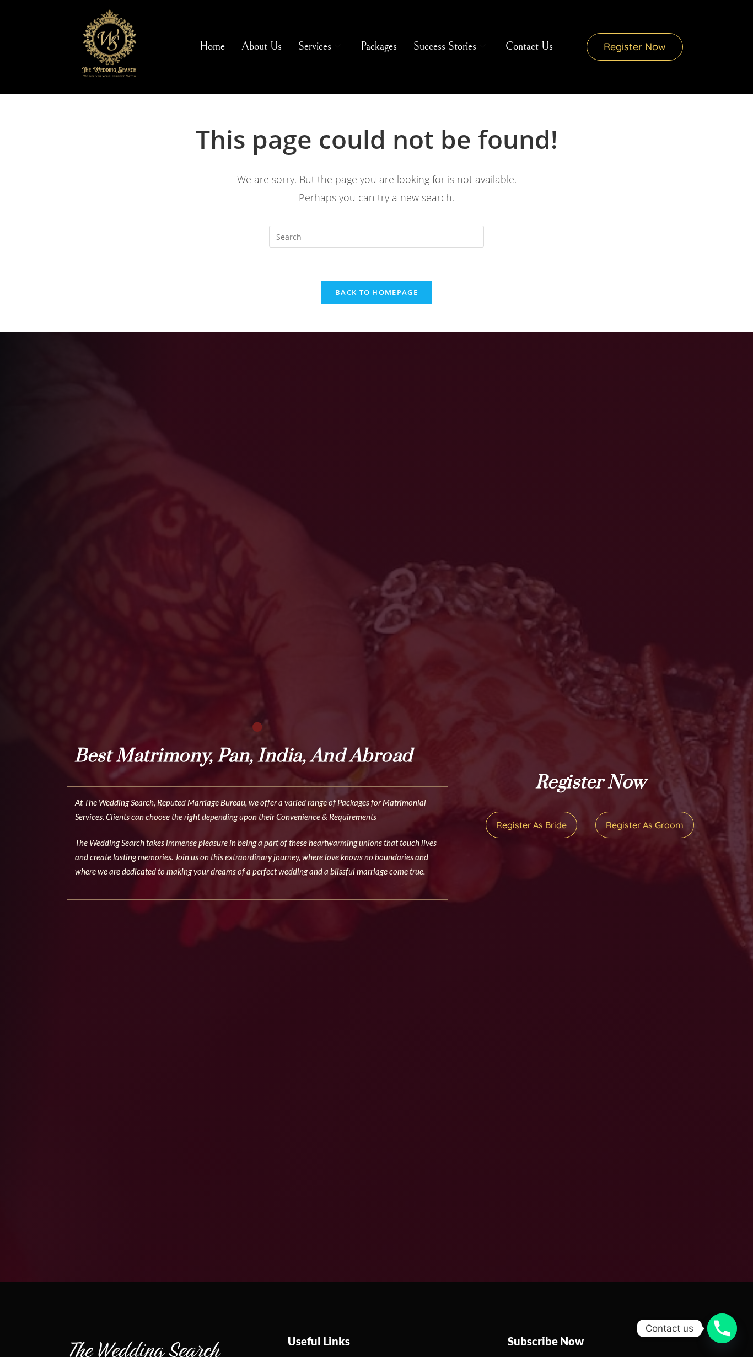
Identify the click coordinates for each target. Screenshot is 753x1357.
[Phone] (722, 1328)
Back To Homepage (376, 292)
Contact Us (529, 46)
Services (314, 46)
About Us (261, 46)
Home (212, 46)
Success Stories (444, 46)
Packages (379, 46)
